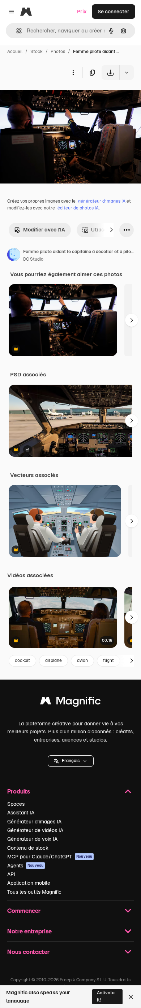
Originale (47, 96)
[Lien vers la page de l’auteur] (13, 255)
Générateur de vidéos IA (35, 830)
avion (82, 660)
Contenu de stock (27, 848)
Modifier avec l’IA (44, 229)
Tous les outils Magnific (34, 892)
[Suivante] (111, 230)
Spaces (16, 804)
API (11, 874)
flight (108, 660)
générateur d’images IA (101, 201)
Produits (18, 791)
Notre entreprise (29, 931)
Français (71, 761)
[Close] (131, 996)
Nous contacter (28, 951)
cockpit (22, 660)
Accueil (14, 51)
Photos (58, 51)
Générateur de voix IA (32, 839)
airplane (53, 660)
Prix (82, 11)
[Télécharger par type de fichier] (126, 72)
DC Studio (33, 259)
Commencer (23, 910)
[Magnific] (70, 702)
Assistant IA (20, 812)
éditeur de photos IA (78, 208)
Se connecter (113, 11)
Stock (36, 51)
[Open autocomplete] (16, 31)
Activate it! (106, 996)
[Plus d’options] (73, 72)
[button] (71, 761)
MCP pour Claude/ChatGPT (49, 856)
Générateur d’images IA (34, 821)
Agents (25, 865)
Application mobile (28, 883)
